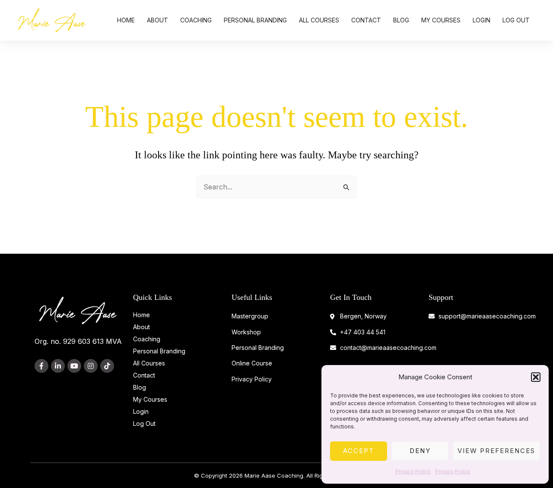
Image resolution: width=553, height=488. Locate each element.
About (157, 20)
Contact (366, 20)
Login (481, 20)
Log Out (516, 20)
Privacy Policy (413, 471)
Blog (401, 20)
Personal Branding (255, 20)
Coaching (196, 20)
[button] (535, 377)
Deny (420, 451)
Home (126, 20)
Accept (358, 451)
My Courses (441, 20)
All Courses (319, 20)
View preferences (496, 451)
